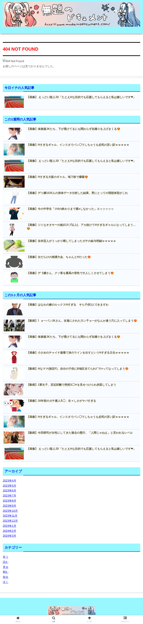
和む (5, 571)
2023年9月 (9, 505)
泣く (5, 582)
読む (5, 561)
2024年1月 (9, 525)
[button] (132, 412)
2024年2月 (9, 530)
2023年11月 (10, 515)
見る (5, 567)
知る (5, 576)
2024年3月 (9, 535)
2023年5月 (9, 485)
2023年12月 (10, 520)
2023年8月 (9, 500)
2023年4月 (9, 480)
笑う (5, 556)
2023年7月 (9, 495)
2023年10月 (10, 510)
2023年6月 (9, 490)
